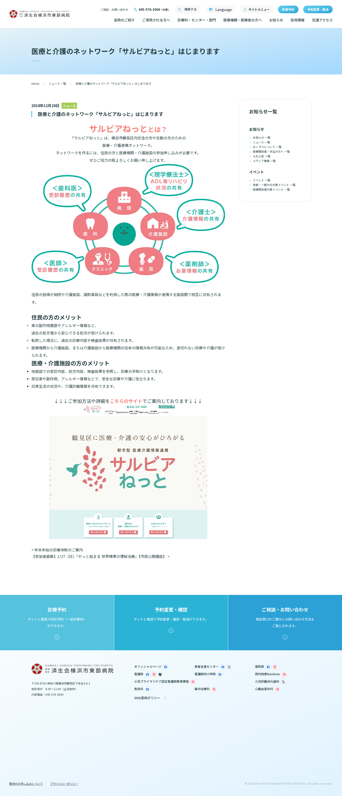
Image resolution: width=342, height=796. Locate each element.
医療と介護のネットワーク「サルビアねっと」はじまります (100, 114)
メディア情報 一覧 (264, 161)
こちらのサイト (126, 401)
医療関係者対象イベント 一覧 (271, 189)
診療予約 (288, 9)
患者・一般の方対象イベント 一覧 (274, 185)
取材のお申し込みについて (26, 784)
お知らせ (276, 19)
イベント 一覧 (261, 180)
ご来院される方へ (156, 19)
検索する (190, 9)
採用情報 (298, 19)
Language (223, 9)
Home (35, 83)
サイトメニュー (259, 9)
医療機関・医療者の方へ (242, 19)
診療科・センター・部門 (197, 19)
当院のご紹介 (124, 19)
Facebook (165, 667)
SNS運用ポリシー (147, 697)
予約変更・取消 (318, 9)
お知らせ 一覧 (261, 137)
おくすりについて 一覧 (267, 147)
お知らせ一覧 (263, 111)
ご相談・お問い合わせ (114, 9)
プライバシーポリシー (64, 784)
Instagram (274, 667)
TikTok (160, 674)
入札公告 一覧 (261, 156)
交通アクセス (322, 19)
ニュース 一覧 (57, 83)
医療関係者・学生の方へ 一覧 (271, 151)
